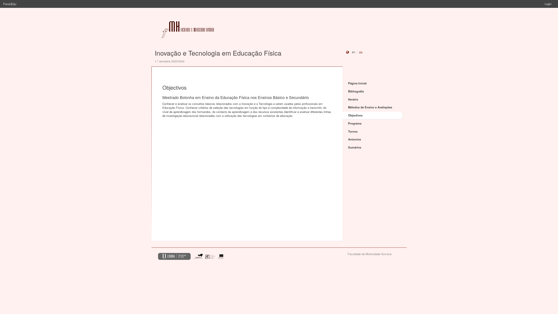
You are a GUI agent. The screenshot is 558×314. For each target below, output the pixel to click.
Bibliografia (356, 91)
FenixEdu (9, 4)
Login (548, 4)
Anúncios (354, 139)
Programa (354, 123)
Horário (353, 99)
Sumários (354, 147)
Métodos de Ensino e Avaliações (370, 107)
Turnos (352, 131)
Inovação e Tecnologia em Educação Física (218, 53)
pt (353, 52)
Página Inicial (357, 83)
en (360, 52)
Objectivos (355, 115)
